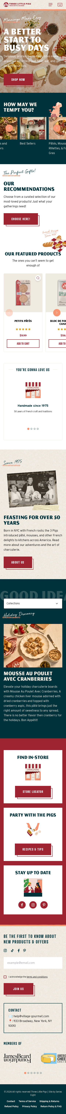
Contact (11, 1101)
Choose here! (20, 219)
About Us (17, 562)
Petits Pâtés (23, 321)
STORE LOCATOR (33, 792)
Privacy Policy (29, 1106)
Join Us (18, 989)
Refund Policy (11, 1106)
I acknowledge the (28, 976)
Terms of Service (27, 1101)
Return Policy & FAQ (51, 1106)
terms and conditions (37, 976)
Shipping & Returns (49, 1101)
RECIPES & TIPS (33, 849)
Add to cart (23, 343)
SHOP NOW (18, 79)
